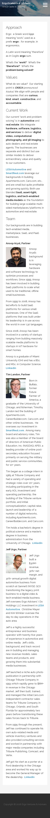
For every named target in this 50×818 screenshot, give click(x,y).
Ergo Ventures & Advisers (16, 3)
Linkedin (11, 368)
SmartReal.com (15, 430)
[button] (46, 4)
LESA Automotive (16, 169)
